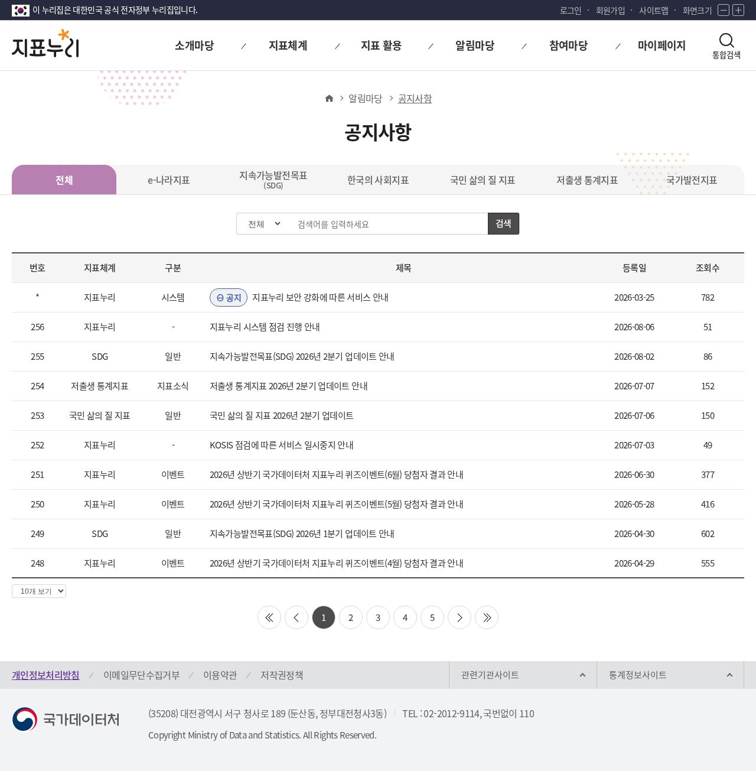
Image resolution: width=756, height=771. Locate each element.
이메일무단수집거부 (141, 675)
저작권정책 (281, 675)
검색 (503, 223)
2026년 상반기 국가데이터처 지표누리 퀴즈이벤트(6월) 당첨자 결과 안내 (336, 474)
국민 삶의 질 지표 (483, 180)
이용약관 (220, 675)
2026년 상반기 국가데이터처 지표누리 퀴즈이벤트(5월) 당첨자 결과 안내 (336, 503)
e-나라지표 (169, 180)
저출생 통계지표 (587, 180)
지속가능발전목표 (273, 179)
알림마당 (365, 98)
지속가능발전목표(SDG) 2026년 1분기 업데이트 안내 (302, 533)
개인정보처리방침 (46, 675)
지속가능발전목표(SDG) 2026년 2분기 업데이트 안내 (302, 356)
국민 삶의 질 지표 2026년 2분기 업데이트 (282, 415)
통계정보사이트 (638, 674)
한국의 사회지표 (378, 180)
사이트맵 (653, 10)
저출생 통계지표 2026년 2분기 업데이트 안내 (288, 385)
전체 (64, 180)
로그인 (571, 10)
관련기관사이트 (490, 674)
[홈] (328, 98)
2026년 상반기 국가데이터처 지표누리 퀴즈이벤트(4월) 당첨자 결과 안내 (336, 563)
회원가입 (610, 10)
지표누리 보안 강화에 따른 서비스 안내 (307, 297)
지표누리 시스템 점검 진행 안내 (265, 326)
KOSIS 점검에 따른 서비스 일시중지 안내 (281, 444)
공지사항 (415, 98)
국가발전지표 (691, 180)
